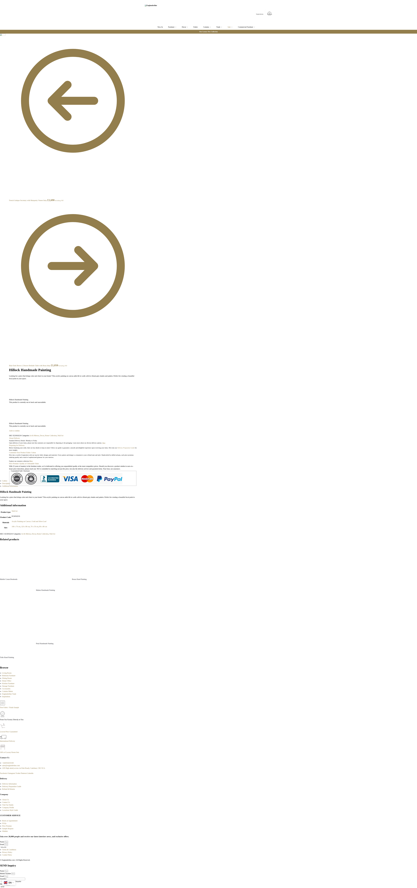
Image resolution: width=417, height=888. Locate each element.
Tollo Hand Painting (7, 657)
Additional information (10, 486)
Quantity (3, 879)
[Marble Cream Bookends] (16, 560)
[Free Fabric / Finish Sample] (2, 705)
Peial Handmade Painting (44, 643)
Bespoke (18, 881)
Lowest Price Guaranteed (8, 732)
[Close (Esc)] (6, 35)
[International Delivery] (3, 738)
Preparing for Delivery (17, 445)
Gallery (4, 481)
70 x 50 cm (34, 526)
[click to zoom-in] (2, 36)
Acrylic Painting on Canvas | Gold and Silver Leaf (29, 521)
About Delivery (14, 438)
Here (31, 461)
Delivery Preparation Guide (125, 448)
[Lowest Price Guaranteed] (3, 729)
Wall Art (60, 435)
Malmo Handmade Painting (45, 590)
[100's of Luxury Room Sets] (3, 750)
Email (2, 844)
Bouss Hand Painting (79, 579)
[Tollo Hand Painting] (16, 625)
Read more (16, 583)
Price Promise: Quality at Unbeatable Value (24, 464)
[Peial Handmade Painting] (52, 618)
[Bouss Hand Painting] (88, 560)
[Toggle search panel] (169, 12)
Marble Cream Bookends (8, 579)
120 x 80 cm (25, 526)
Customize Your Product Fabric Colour (22, 452)
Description (6, 483)
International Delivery (7, 741)
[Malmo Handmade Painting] (52, 565)
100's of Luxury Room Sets (9, 752)
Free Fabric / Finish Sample (9, 707)
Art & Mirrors (34, 435)
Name (2, 842)
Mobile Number (5, 873)
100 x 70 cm (16, 526)
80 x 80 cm (43, 526)
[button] (269, 12)
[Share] (8, 35)
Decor (42, 435)
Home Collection (51, 435)
